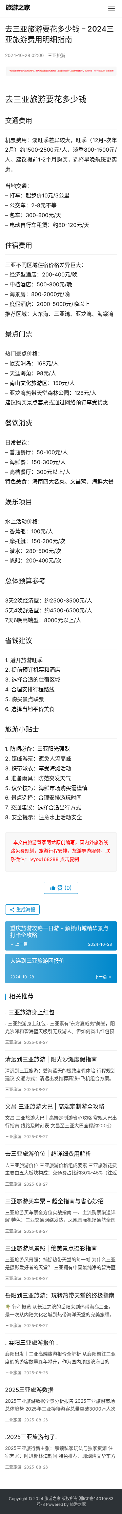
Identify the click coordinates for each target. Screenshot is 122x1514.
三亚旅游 (56, 55)
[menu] (111, 8)
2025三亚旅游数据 (29, 1389)
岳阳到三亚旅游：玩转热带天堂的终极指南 (60, 1295)
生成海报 (25, 909)
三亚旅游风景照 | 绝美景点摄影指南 (51, 1248)
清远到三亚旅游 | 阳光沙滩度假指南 (51, 1059)
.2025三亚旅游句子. (31, 1437)
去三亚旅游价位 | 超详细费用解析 (48, 1153)
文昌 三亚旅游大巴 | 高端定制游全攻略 (54, 1106)
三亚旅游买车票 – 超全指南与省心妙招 (54, 1201)
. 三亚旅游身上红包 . (31, 1012)
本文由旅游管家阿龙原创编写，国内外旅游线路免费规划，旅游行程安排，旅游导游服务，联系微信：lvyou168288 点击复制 (60, 850)
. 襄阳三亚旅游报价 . (31, 1342)
